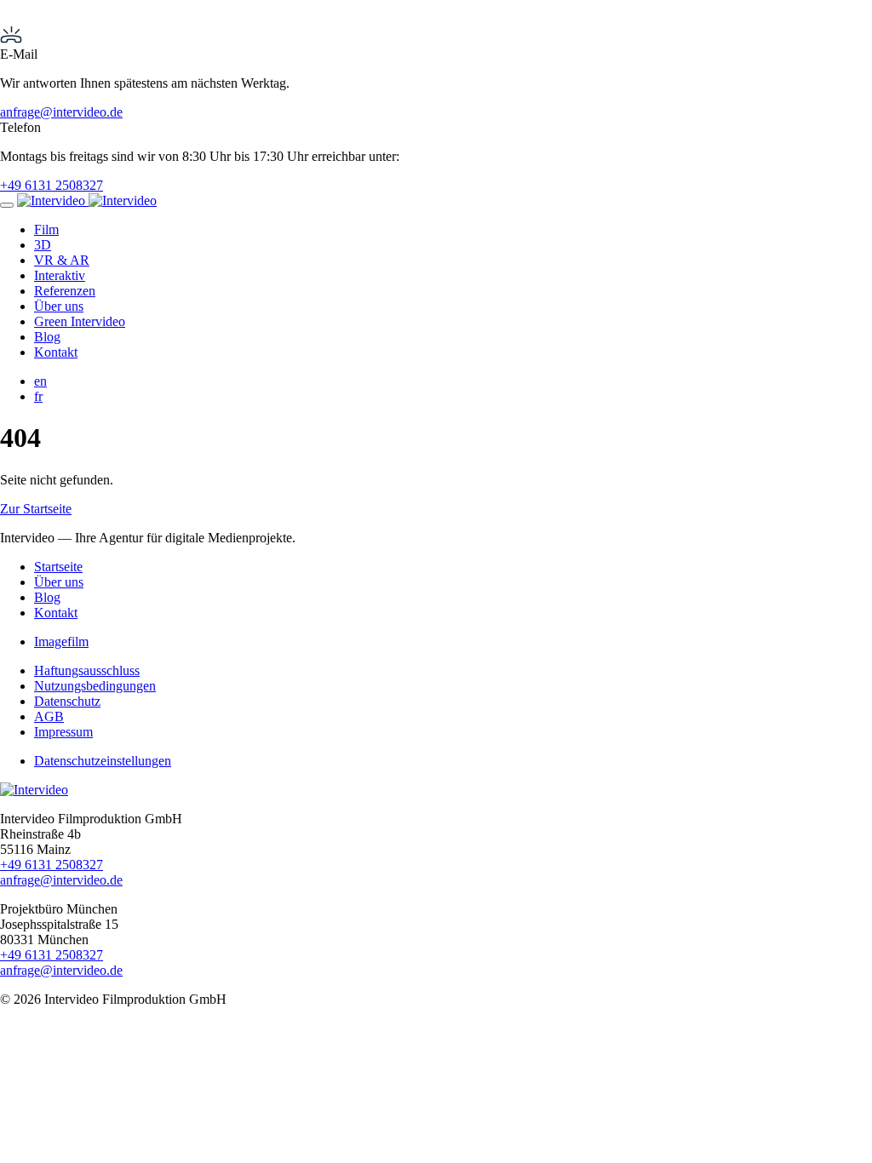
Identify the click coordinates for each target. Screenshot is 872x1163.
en (40, 381)
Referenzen (64, 291)
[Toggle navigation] (7, 205)
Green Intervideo (79, 321)
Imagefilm (61, 641)
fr (38, 396)
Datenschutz (67, 701)
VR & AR (61, 260)
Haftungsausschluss (87, 670)
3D (42, 245)
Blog (47, 336)
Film (46, 229)
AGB (49, 716)
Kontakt (55, 352)
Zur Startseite (36, 508)
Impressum (63, 732)
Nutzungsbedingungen (95, 686)
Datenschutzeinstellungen (102, 760)
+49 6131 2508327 (51, 185)
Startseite (58, 566)
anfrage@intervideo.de (61, 112)
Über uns (58, 306)
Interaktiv (59, 275)
